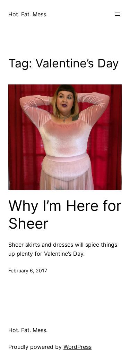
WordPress (77, 346)
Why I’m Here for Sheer (65, 214)
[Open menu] (117, 14)
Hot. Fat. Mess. (27, 14)
